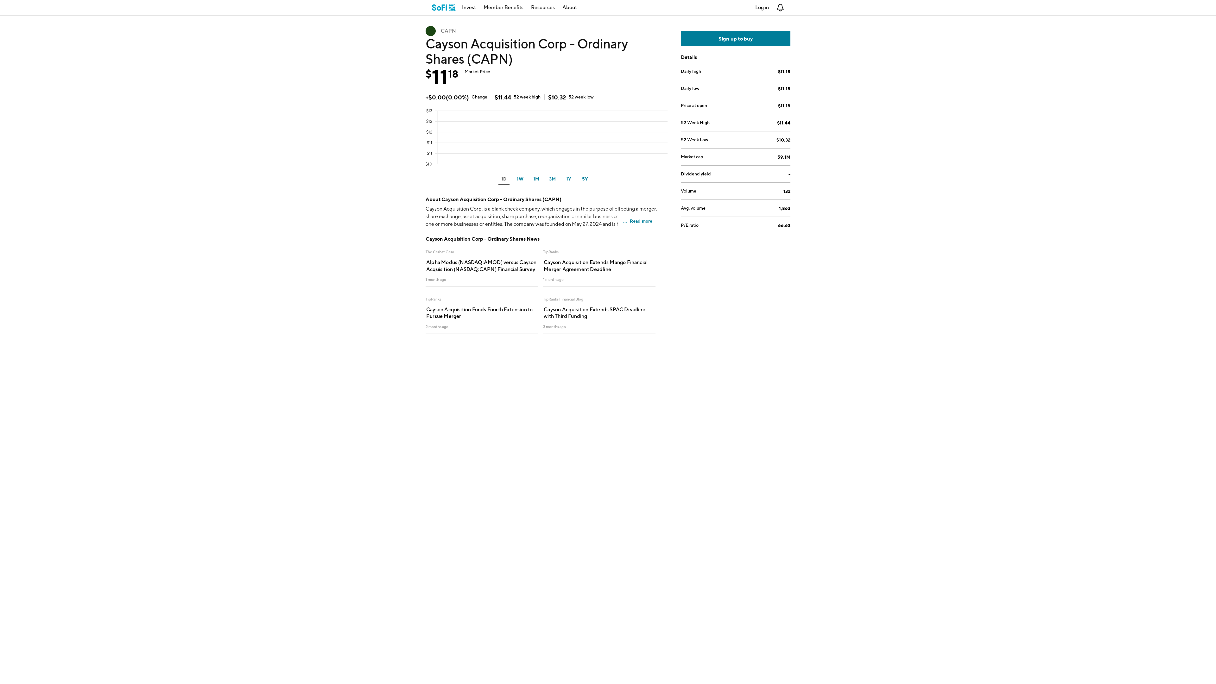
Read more (641, 221)
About (569, 7)
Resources (543, 7)
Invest (469, 7)
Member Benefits (503, 7)
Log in (762, 7)
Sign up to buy (736, 38)
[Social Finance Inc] (444, 7)
